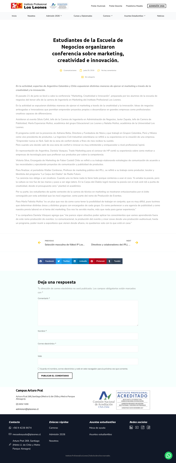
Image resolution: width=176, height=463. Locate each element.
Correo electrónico (47, 343)
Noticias (160, 16)
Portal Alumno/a (98, 6)
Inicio (14, 16)
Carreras (106, 16)
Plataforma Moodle (134, 6)
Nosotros (31, 16)
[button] (47, 261)
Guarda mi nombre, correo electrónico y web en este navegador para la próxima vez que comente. (84, 369)
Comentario (44, 298)
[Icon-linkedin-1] (131, 427)
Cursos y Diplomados (83, 16)
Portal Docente (115, 6)
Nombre (42, 331)
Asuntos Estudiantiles (133, 16)
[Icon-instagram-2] (142, 427)
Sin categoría (90, 77)
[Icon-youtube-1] (137, 427)
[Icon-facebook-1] (148, 427)
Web (40, 356)
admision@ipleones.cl (27, 409)
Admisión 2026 (53, 16)
